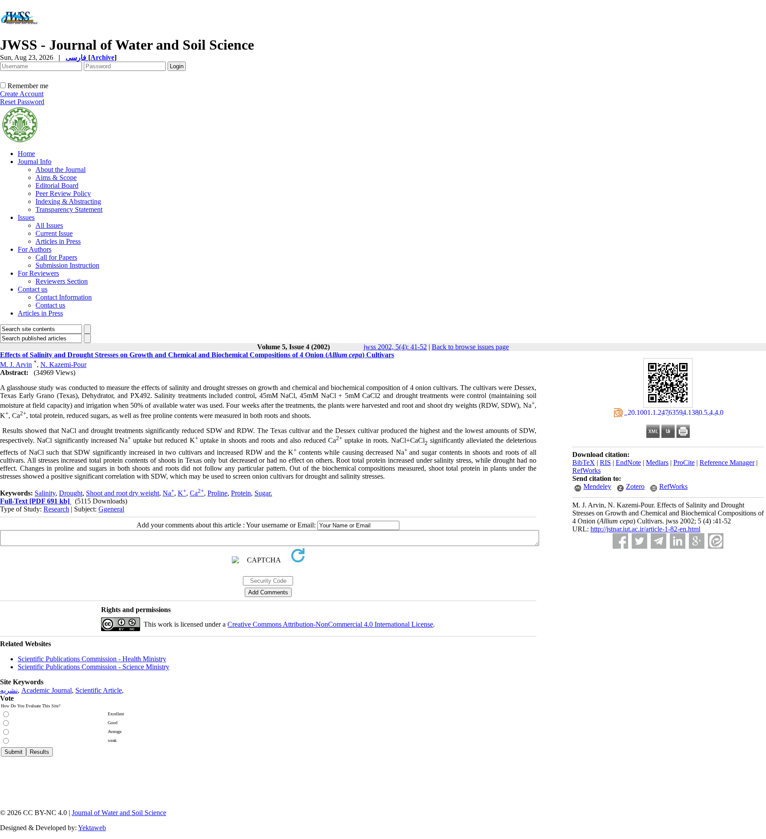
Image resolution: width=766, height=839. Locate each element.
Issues (26, 217)
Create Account (21, 94)
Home (26, 153)
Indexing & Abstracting (68, 201)
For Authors (34, 249)
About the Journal (60, 169)
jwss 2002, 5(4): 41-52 (395, 347)
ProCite (684, 462)
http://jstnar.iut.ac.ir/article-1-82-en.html (645, 529)
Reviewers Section (61, 281)
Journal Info (34, 161)
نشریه (9, 690)
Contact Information (63, 297)
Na (168, 493)
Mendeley (597, 486)
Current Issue (54, 233)
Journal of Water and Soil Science (119, 812)
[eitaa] (715, 541)
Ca (197, 493)
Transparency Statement (68, 209)
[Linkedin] (677, 541)
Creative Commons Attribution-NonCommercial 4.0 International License (330, 624)
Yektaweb (92, 827)
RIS (605, 462)
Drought (70, 493)
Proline (217, 493)
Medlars (657, 462)
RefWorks (586, 470)
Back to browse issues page (470, 347)
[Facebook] (620, 541)
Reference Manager (727, 462)
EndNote (628, 462)
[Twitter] (639, 541)
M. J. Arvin (16, 364)
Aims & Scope (56, 177)
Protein (241, 493)
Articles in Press (58, 241)
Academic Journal (46, 690)
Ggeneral (111, 509)
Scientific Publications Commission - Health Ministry (92, 659)
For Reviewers (38, 273)
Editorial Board (56, 185)
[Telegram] (658, 541)
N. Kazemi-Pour (63, 364)
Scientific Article (98, 690)
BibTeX (583, 462)
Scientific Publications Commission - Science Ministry (93, 667)
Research (56, 509)
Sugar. (263, 493)
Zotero (635, 486)
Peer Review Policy (63, 193)
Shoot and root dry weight (122, 493)
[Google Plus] (696, 541)
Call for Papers (56, 257)
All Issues (49, 225)
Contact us (32, 289)
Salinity (45, 493)
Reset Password (22, 101)
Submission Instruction (67, 265)
